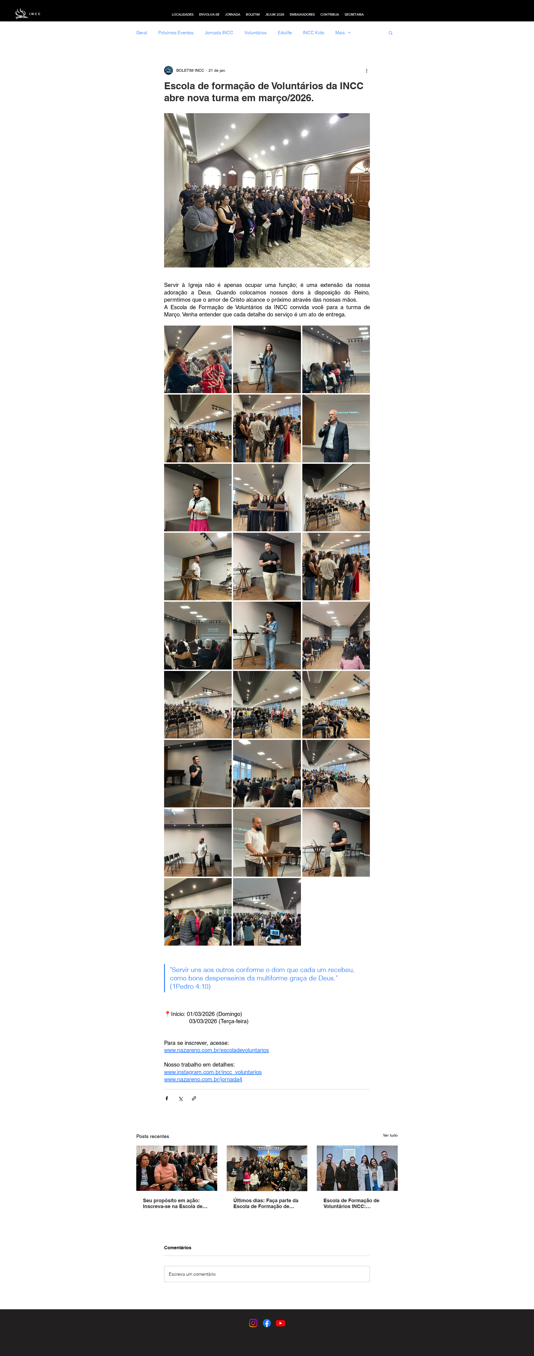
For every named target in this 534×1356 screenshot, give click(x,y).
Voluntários (255, 32)
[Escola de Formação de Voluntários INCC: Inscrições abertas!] (357, 1168)
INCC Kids (313, 32)
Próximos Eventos (176, 32)
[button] (182, 14)
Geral (141, 32)
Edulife (285, 32)
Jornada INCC (219, 32)
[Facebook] (266, 1323)
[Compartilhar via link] (194, 1098)
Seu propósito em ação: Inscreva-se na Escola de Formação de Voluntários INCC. (172, 1203)
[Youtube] (280, 1323)
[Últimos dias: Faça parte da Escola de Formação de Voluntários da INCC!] (267, 1168)
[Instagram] (253, 1323)
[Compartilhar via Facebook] (166, 1098)
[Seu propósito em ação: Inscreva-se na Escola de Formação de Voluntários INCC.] (176, 1168)
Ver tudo (390, 1135)
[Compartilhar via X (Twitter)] (180, 1098)
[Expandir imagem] (198, 359)
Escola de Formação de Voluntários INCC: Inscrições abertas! (351, 1203)
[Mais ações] (366, 70)
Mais (340, 32)
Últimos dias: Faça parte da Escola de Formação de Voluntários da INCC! (265, 1203)
